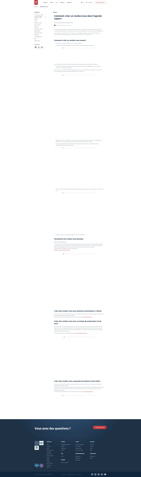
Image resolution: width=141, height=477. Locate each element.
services (89, 66)
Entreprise (92, 444)
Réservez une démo (79, 450)
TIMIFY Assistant (37, 40)
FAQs (35, 38)
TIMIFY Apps (36, 34)
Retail (48, 448)
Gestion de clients (37, 24)
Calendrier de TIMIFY (44, 6)
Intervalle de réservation (88, 391)
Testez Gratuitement (80, 444)
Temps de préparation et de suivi (80, 333)
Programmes (92, 456)
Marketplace (63, 448)
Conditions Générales (71, 474)
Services (35, 20)
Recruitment (49, 453)
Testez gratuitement (100, 2)
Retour (55, 12)
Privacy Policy (78, 474)
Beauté (48, 459)
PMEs (48, 444)
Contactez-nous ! (100, 427)
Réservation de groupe (87, 316)
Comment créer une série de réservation (62, 249)
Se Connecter (78, 446)
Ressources (36, 18)
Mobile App (78, 460)
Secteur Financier (50, 450)
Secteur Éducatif (50, 455)
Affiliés (91, 458)
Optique (48, 467)
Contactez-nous (79, 448)
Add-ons (62, 446)
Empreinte (64, 474)
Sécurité (62, 450)
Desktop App (78, 456)
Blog (91, 450)
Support (35, 6)
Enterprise (62, 2)
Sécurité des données (38, 36)
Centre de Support (64, 462)
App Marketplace (37, 30)
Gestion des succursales (38, 32)
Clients (91, 448)
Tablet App (78, 458)
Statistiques (36, 26)
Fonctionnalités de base (65, 444)
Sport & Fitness (50, 463)
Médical (48, 461)
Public (48, 457)
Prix (56, 2)
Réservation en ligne (37, 22)
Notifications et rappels (38, 28)
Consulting (49, 465)
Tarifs (62, 456)
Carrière (91, 446)
